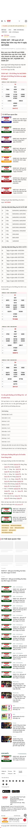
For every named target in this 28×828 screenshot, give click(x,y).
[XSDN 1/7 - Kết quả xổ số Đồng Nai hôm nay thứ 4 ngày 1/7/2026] (6, 655)
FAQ (14, 773)
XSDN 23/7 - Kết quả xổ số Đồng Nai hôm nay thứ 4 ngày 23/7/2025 (13, 580)
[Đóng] (26, 818)
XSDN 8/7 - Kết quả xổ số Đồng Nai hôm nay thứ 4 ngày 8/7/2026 (20, 647)
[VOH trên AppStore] (6, 791)
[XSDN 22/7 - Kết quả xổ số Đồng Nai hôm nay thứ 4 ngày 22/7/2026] (6, 627)
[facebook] (3, 781)
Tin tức (4, 29)
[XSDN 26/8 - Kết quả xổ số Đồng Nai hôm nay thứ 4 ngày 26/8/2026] (6, 759)
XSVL (6, 486)
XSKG (18, 498)
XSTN (6, 481)
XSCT (6, 476)
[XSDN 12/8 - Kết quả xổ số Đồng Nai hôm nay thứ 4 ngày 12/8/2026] (6, 599)
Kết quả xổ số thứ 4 (20, 527)
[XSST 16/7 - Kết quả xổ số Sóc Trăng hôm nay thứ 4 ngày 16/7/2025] (6, 511)
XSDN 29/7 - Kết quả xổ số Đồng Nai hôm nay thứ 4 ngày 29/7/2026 (19, 619)
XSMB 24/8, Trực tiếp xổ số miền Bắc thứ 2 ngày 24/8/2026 (20, 159)
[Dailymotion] (6, 784)
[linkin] (16, 781)
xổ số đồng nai (5, 527)
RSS (14, 771)
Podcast (14, 723)
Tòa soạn (10, 771)
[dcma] (23, 781)
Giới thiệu (3, 815)
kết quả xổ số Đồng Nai (16, 525)
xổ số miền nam (6, 525)
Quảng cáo (4, 771)
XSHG (6, 491)
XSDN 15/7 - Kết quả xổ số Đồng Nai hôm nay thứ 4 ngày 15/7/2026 (19, 638)
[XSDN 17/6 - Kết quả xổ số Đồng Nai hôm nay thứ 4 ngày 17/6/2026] (6, 674)
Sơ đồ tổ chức (17, 815)
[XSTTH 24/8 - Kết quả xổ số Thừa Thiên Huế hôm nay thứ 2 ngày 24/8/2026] (6, 179)
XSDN (17, 474)
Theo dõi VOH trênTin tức (21, 48)
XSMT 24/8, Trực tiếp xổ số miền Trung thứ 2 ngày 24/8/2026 (19, 140)
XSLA (19, 491)
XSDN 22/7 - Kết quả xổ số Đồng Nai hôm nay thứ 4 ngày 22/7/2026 (19, 628)
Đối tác (3, 773)
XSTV (17, 486)
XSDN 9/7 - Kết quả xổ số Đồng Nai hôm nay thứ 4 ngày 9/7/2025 (13, 572)
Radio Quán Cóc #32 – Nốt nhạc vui (19, 708)
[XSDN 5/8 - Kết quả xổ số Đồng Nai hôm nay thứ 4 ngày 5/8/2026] (6, 608)
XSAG (17, 479)
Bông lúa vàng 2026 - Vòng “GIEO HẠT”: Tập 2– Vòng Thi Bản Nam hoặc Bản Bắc (19, 686)
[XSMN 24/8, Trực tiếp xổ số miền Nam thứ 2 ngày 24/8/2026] (6, 120)
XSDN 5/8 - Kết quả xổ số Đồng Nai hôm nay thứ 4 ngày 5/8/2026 (20, 609)
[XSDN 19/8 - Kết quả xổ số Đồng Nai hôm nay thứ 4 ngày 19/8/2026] (6, 589)
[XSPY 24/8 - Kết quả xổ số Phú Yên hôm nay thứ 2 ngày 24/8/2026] (6, 191)
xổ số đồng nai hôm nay (7, 532)
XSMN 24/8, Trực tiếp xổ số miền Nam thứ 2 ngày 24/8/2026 (20, 120)
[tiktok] (9, 781)
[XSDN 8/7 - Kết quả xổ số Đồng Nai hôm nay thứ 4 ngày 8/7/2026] (6, 646)
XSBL (16, 472)
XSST (17, 476)
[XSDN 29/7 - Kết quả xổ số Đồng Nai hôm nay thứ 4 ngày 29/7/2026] (6, 618)
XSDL (16, 496)
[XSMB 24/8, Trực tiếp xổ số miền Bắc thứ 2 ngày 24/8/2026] (6, 159)
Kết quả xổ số (12, 530)
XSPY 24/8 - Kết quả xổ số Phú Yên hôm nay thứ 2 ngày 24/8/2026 (19, 191)
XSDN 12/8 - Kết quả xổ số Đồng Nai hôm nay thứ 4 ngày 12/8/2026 (19, 600)
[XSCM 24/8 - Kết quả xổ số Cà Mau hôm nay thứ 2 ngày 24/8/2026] (6, 169)
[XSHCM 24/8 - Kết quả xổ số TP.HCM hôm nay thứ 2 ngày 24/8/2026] (6, 130)
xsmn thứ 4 (5, 530)
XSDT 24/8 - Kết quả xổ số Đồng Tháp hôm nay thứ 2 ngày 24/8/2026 (19, 150)
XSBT (6, 472)
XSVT (17, 469)
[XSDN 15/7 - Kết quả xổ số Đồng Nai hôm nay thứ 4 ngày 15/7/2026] (6, 637)
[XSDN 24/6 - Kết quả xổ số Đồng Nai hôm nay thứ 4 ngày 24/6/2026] (6, 665)
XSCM (16, 467)
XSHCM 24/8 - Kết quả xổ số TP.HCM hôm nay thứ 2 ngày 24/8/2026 (19, 130)
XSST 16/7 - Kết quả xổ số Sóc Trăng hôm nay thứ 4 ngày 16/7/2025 (19, 510)
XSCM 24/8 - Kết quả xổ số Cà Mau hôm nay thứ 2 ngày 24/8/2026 (19, 169)
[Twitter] (3, 784)
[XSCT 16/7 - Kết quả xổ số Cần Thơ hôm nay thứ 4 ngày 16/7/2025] (6, 520)
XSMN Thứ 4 (4, 32)
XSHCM (16, 464)
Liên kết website (20, 772)
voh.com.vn (18, 504)
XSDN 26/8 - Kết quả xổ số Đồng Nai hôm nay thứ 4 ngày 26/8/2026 (19, 758)
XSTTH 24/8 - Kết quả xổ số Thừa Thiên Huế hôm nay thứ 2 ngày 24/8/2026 (20, 180)
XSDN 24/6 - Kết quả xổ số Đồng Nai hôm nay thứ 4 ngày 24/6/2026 (19, 666)
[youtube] (6, 781)
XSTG (6, 498)
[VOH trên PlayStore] (15, 791)
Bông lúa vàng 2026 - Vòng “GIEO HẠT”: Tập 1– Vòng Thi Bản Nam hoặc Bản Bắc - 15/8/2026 (19, 698)
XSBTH (19, 481)
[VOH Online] (9, 21)
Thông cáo (10, 773)
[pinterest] (13, 781)
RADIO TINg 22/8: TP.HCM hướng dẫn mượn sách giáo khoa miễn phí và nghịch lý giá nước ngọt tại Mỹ (19, 742)
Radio (14, 705)
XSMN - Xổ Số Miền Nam (19, 29)
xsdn (12, 527)
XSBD (17, 484)
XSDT (6, 467)
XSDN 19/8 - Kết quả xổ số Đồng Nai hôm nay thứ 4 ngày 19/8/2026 (19, 590)
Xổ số (10, 29)
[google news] (19, 781)
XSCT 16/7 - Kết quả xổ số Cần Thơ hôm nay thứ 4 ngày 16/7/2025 (19, 519)
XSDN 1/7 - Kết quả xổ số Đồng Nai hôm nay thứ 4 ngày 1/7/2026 (20, 657)
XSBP (9, 493)
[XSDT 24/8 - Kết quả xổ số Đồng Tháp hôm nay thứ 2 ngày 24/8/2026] (6, 149)
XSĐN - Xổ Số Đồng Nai (14, 32)
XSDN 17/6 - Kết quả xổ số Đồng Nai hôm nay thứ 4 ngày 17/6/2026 (19, 675)
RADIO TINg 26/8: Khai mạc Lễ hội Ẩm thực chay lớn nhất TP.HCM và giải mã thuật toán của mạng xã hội (19, 728)
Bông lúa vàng (15, 681)
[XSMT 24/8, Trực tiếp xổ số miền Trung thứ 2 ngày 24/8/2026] (6, 140)
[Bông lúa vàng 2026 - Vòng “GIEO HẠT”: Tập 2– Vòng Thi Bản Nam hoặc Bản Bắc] (6, 684)
